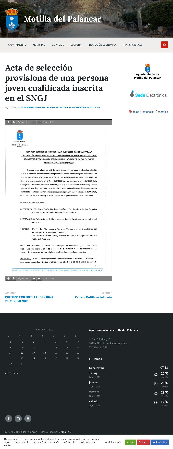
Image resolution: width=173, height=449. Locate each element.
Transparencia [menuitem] (132, 44)
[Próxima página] (13, 122)
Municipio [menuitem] (39, 44)
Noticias (95, 107)
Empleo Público (79, 107)
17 (33, 352)
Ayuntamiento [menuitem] (17, 44)
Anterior (10, 292)
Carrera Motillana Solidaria (93, 297)
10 (33, 347)
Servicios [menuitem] (58, 44)
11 (44, 347)
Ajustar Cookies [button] (160, 442)
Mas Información (112, 442)
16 (22, 352)
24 (33, 358)
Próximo (107, 292)
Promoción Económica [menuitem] (102, 44)
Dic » (15, 373)
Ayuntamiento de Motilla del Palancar (44, 107)
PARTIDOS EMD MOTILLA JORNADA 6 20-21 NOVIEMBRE (29, 299)
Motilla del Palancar (62, 19)
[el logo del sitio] (12, 29)
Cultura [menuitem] (75, 44)
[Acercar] (39, 122)
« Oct (8, 373)
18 (44, 352)
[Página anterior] (8, 122)
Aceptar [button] (130, 442)
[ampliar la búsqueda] (164, 44)
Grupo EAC (65, 431)
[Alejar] (33, 122)
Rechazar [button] (143, 442)
